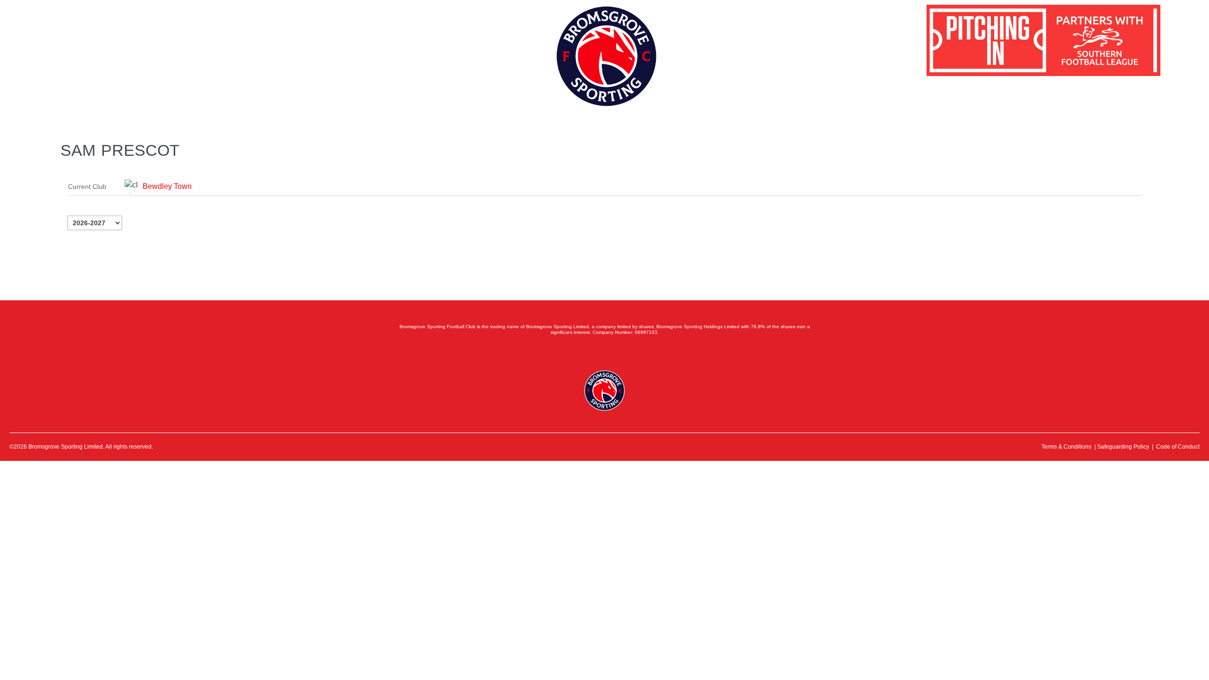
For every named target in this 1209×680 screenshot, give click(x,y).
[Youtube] (625, 352)
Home (57, 40)
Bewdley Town (167, 186)
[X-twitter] (583, 352)
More (237, 40)
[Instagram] (604, 352)
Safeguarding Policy (1123, 446)
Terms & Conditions (1066, 446)
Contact (203, 40)
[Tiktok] (646, 352)
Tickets (91, 40)
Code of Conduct (1178, 446)
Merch (167, 40)
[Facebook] (562, 352)
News (124, 40)
